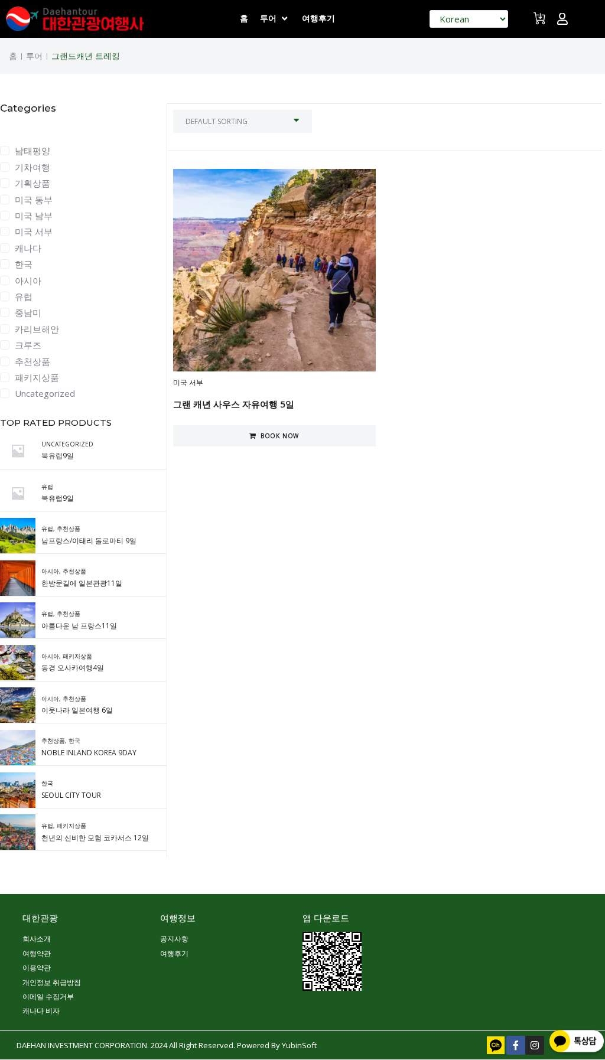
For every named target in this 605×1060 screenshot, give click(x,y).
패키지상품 (37, 377)
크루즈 (28, 345)
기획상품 (32, 183)
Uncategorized (45, 393)
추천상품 (32, 361)
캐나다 (28, 248)
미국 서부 (34, 231)
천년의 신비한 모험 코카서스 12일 (95, 838)
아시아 (28, 280)
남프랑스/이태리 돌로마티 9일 (88, 541)
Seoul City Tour (71, 795)
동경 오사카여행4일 (72, 668)
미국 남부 (34, 215)
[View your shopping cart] (541, 23)
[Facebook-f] (515, 1045)
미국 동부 (34, 200)
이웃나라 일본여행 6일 (77, 710)
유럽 (23, 296)
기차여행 (32, 167)
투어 (34, 56)
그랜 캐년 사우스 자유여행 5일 (233, 404)
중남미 (28, 312)
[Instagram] (534, 1045)
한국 (23, 264)
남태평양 (32, 150)
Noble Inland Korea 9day (88, 753)
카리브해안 (37, 329)
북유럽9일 (57, 456)
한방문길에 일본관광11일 (81, 583)
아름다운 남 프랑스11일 (79, 626)
